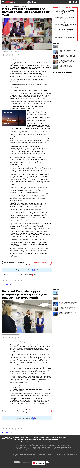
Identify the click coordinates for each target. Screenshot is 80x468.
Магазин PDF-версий (39, 437)
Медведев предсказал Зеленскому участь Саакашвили (67, 313)
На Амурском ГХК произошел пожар (68, 45)
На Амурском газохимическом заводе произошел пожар (66, 66)
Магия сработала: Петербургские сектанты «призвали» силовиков (67, 56)
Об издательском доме (19, 437)
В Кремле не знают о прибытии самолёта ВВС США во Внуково (67, 298)
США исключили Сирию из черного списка (67, 292)
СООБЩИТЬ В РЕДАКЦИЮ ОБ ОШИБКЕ (48, 441)
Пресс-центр (29, 437)
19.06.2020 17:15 (5, 6)
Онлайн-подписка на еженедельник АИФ (56, 437)
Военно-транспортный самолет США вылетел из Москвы (65, 18)
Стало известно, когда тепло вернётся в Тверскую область (65, 30)
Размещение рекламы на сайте (33, 439)
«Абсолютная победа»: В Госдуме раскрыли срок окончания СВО (67, 308)
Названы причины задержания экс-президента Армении (67, 51)
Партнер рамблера (26, 462)
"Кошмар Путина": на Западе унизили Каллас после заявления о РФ (68, 303)
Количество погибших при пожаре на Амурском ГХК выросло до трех (65, 36)
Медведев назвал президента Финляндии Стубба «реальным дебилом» (65, 12)
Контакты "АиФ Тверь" (18, 439)
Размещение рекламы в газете (50, 439)
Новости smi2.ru (7, 284)
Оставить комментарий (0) (40, 262)
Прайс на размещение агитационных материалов (25, 441)
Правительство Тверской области (10, 51)
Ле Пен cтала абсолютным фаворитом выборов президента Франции (67, 61)
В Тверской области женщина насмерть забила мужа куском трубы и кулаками (65, 24)
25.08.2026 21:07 (6, 289)
